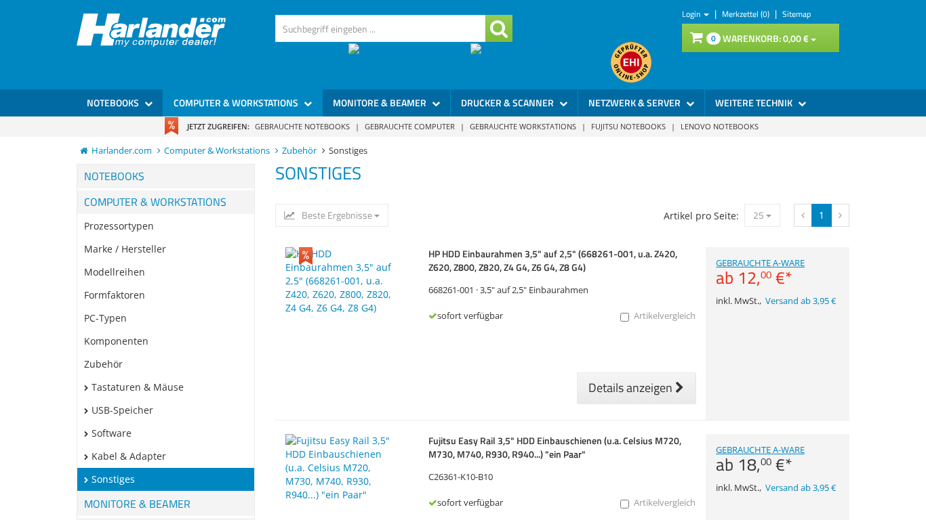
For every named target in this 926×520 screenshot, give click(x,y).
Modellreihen (114, 271)
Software (112, 433)
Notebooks (114, 102)
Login (692, 13)
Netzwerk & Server (635, 102)
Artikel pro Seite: (701, 215)
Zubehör (103, 364)
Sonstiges (113, 479)
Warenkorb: (760, 38)
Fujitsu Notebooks (628, 126)
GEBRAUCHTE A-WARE (760, 272)
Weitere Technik (754, 102)
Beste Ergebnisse (337, 215)
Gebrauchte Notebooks (302, 126)
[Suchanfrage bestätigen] (498, 28)
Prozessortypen (119, 225)
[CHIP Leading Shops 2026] (409, 62)
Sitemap (796, 13)
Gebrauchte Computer (410, 126)
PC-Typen (105, 317)
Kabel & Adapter (129, 456)
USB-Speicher (122, 410)
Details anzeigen (631, 387)
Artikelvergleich (665, 316)
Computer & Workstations (237, 102)
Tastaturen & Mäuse (138, 387)
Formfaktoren (114, 294)
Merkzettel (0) (746, 13)
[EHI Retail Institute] (631, 62)
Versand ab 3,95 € (800, 301)
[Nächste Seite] (803, 215)
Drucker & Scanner (508, 102)
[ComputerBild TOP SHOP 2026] (540, 62)
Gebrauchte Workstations (523, 126)
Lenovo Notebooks (720, 126)
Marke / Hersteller (125, 248)
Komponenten (116, 340)
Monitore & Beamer (380, 102)
